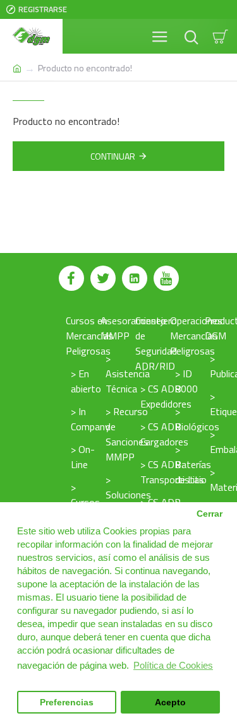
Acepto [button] (170, 702)
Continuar (112, 156)
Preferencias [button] (67, 702)
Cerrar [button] (209, 514)
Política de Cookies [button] (173, 665)
